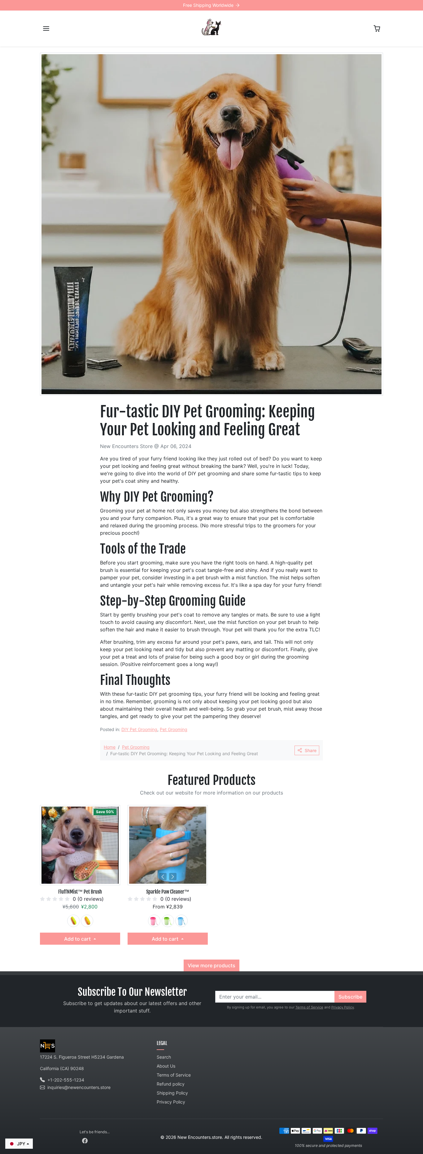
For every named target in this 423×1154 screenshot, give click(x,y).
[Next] (85, 877)
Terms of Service (309, 1007)
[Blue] (181, 921)
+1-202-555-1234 (65, 1079)
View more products (211, 965)
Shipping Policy (172, 1092)
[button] (46, 28)
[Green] (73, 921)
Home (110, 747)
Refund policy (171, 1084)
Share (310, 750)
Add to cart (78, 939)
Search (164, 1057)
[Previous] (75, 877)
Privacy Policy (342, 1007)
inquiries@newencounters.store (79, 1087)
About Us (166, 1066)
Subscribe (350, 997)
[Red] (154, 921)
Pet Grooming (173, 729)
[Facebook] (85, 1140)
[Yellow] (87, 921)
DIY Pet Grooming (139, 729)
